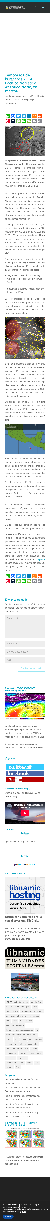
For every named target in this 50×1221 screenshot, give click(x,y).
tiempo (29, 1063)
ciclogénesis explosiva (14, 1016)
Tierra (37, 1063)
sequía (39, 1053)
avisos (25, 1002)
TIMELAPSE (31, 793)
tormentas (9, 1067)
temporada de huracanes (15, 1063)
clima (8, 1021)
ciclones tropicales (32, 1016)
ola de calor (17, 1049)
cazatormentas (26, 1011)
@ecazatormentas (13, 841)
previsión (23, 1053)
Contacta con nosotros (17, 939)
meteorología (11, 1044)
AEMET (9, 1002)
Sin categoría (26, 100)
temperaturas (22, 1058)
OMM (26, 1049)
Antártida (17, 1002)
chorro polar (38, 1011)
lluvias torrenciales (35, 1039)
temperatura (10, 1058)
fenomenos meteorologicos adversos (19, 1030)
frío (37, 1030)
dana (21, 1021)
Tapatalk (41, 559)
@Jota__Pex (29, 841)
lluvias (23, 1039)
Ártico (18, 1067)
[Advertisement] (25, 46)
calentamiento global (22, 1007)
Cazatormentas (14, 96)
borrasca (9, 1007)
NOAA (8, 1049)
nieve (36, 1044)
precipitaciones (11, 1053)
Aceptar (8, 1217)
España (29, 1021)
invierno (9, 1039)
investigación (32, 1035)
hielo (8, 1035)
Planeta (34, 1049)
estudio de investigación (15, 1025)
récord (31, 1053)
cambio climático (12, 1011)
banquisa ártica (36, 1002)
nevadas (28, 1044)
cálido (15, 1021)
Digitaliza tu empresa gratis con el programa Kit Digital (23, 918)
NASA (20, 1044)
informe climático (18, 1035)
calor (35, 1007)
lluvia (17, 1039)
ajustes (23, 1212)
